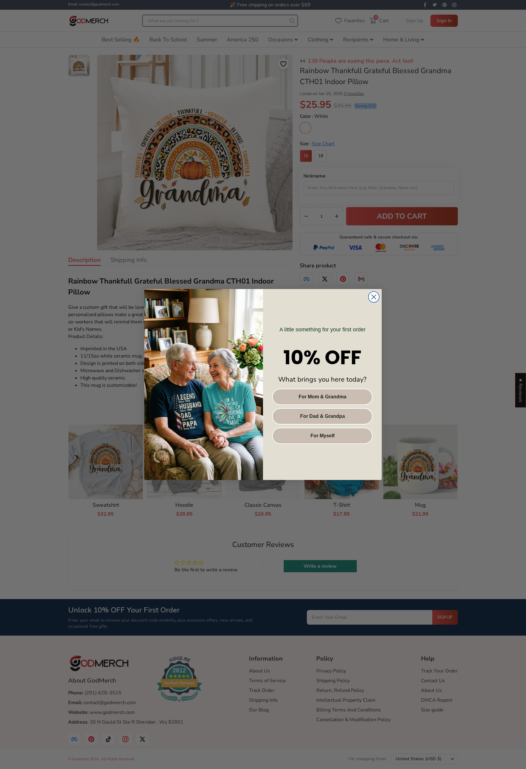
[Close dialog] (373, 296)
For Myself (322, 435)
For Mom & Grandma (322, 396)
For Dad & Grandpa (322, 416)
